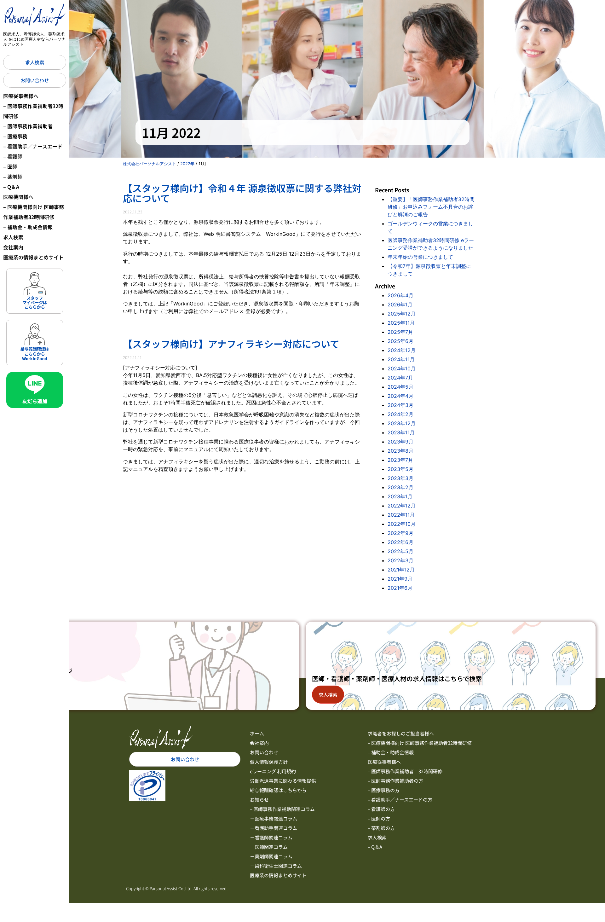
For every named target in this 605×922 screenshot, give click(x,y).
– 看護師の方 (381, 809)
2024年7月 (400, 377)
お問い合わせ (264, 752)
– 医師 (10, 166)
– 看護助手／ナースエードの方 (400, 799)
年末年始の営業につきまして (420, 257)
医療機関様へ (18, 196)
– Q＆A (11, 186)
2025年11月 (401, 323)
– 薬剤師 (12, 176)
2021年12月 (401, 569)
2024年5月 (400, 387)
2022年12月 (402, 505)
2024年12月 (402, 350)
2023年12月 (402, 423)
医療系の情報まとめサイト (33, 257)
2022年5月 (400, 551)
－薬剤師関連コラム (271, 856)
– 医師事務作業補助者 (28, 126)
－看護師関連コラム (271, 837)
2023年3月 (400, 478)
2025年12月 (402, 313)
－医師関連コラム (269, 847)
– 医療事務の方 (384, 790)
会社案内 (13, 247)
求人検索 (13, 237)
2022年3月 (400, 560)
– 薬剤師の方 (381, 828)
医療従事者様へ (20, 96)
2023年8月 (400, 451)
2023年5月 (400, 469)
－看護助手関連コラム (273, 828)
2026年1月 (400, 304)
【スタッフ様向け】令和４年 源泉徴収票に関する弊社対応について (242, 193)
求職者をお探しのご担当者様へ (401, 733)
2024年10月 (402, 368)
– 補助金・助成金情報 (28, 227)
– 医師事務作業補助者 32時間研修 (405, 771)
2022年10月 (402, 524)
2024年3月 (400, 405)
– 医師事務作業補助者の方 (395, 780)
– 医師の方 (379, 818)
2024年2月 (400, 414)
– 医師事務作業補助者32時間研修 (33, 111)
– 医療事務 (15, 136)
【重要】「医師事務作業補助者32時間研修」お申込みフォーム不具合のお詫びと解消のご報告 (431, 206)
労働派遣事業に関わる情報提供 (283, 780)
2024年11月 (401, 359)
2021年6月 (400, 588)
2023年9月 (400, 441)
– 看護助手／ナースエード (32, 146)
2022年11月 (401, 515)
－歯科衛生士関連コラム (276, 865)
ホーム (257, 733)
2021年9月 (400, 579)
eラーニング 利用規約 (273, 771)
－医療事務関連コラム (273, 818)
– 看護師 (12, 156)
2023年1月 (400, 496)
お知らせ (259, 799)
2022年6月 (400, 542)
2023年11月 (401, 432)
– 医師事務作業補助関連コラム (282, 809)
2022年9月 (400, 533)
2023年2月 (400, 487)
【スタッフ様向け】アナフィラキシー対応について (231, 344)
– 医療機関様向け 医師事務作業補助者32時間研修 (33, 212)
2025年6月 (400, 341)
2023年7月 (400, 460)
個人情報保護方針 (269, 761)
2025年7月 (400, 332)
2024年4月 (400, 396)
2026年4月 (400, 295)
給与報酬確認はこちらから (278, 790)
